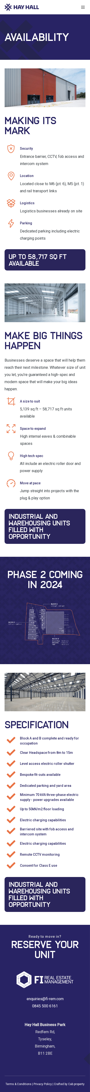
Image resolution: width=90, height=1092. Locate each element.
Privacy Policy (43, 1084)
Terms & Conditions (18, 1084)
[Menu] (82, 7)
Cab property (76, 1084)
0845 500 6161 (45, 1006)
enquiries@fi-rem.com (45, 999)
